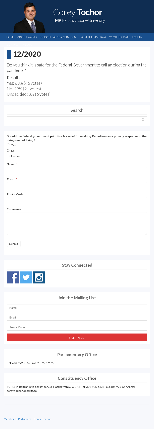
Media (27, 44)
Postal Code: (16, 194)
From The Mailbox (92, 36)
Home (10, 36)
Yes (13, 145)
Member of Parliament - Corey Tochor (27, 419)
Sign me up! (77, 337)
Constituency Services (58, 36)
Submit (13, 243)
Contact (13, 44)
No (12, 150)
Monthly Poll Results (125, 36)
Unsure (14, 156)
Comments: (14, 209)
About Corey (27, 36)
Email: (12, 179)
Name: (12, 164)
